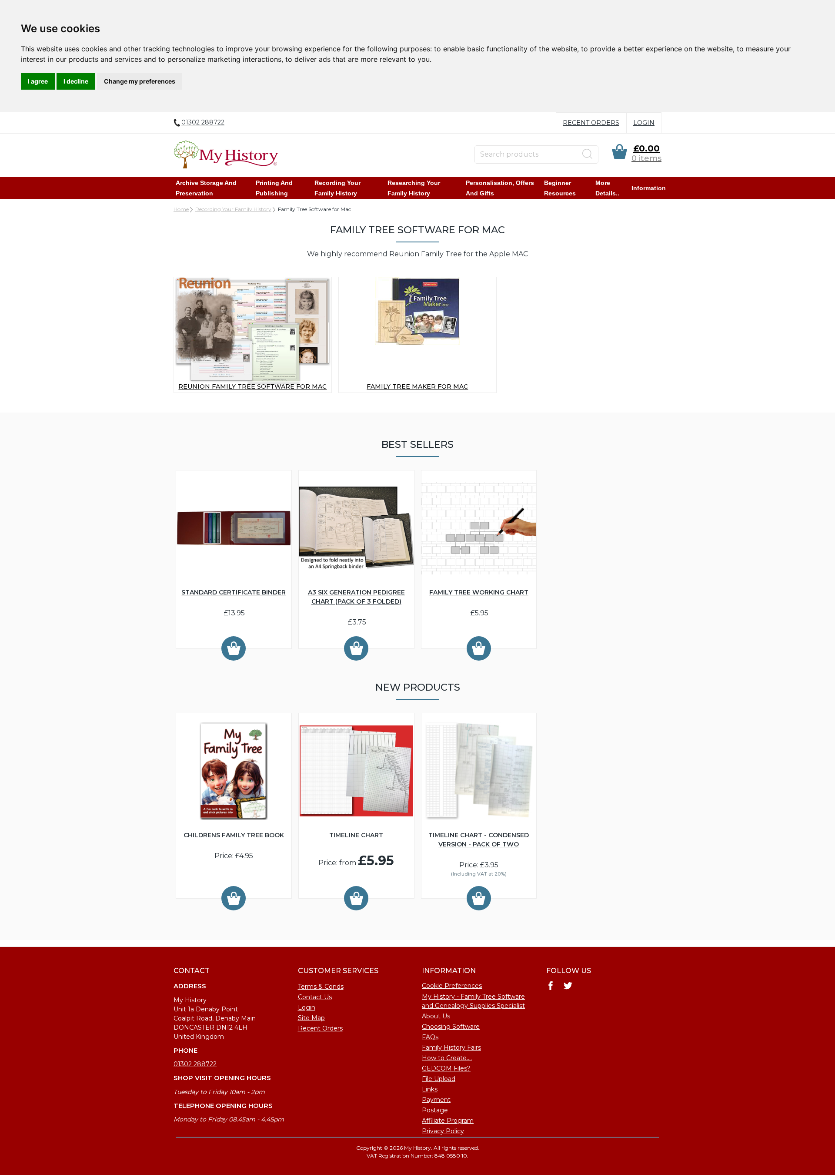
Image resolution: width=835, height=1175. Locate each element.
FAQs (430, 1037)
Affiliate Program (448, 1121)
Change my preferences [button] (139, 81)
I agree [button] (38, 81)
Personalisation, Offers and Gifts (500, 188)
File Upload (438, 1079)
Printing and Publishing (274, 188)
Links (430, 1089)
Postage (435, 1110)
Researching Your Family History (413, 188)
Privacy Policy (443, 1131)
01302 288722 (195, 1064)
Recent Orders (591, 123)
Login (644, 123)
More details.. (607, 188)
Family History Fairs (451, 1047)
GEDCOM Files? (446, 1068)
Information (648, 188)
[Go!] (587, 154)
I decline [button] (75, 81)
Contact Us (315, 997)
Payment (436, 1100)
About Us (436, 1016)
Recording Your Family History (337, 188)
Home (181, 209)
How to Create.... (447, 1058)
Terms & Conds (321, 986)
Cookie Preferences (452, 986)
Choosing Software (451, 1027)
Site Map (311, 1018)
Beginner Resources (560, 188)
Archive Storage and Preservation (206, 188)
